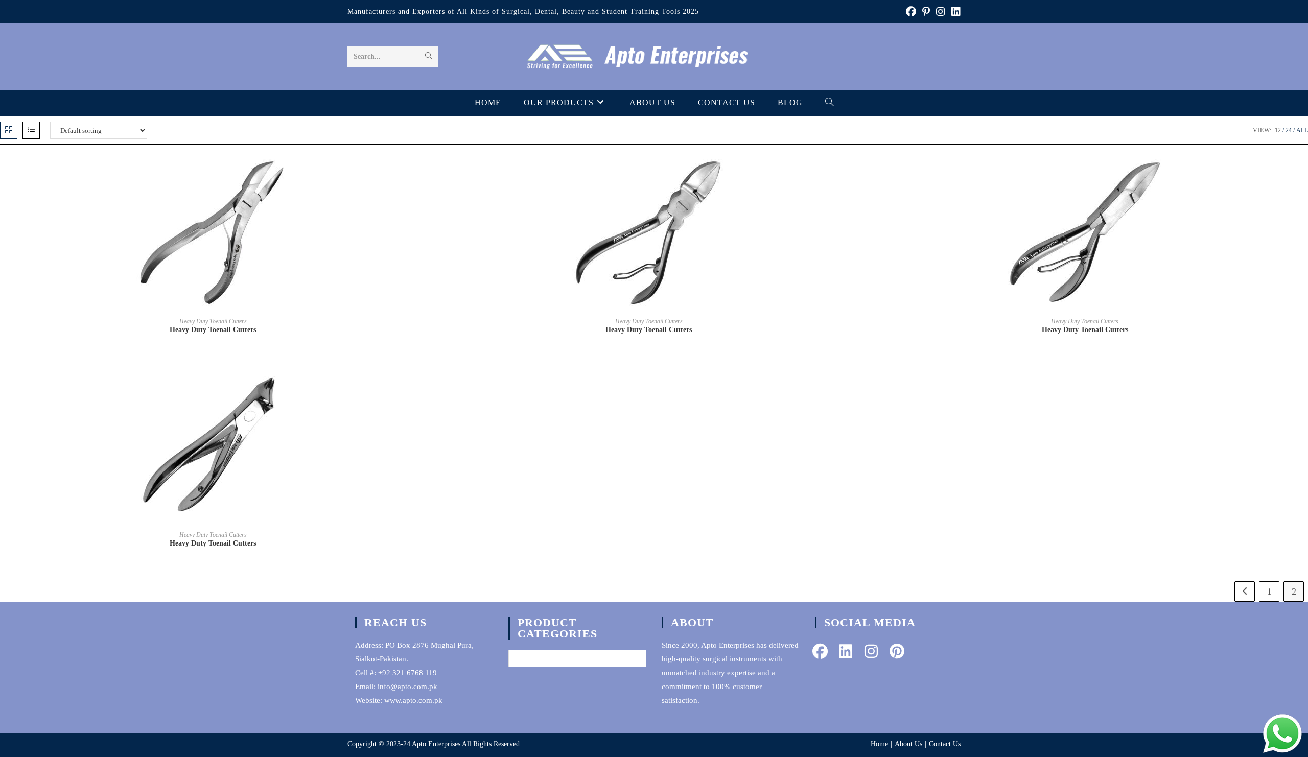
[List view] (31, 130)
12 (1278, 130)
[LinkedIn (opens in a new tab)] (954, 12)
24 (1289, 130)
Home (879, 744)
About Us (908, 744)
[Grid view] (8, 130)
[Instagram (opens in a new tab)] (940, 12)
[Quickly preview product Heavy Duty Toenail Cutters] (422, 172)
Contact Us (945, 744)
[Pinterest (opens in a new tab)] (926, 12)
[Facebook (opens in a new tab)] (911, 12)
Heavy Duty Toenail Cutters (213, 321)
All (1302, 130)
